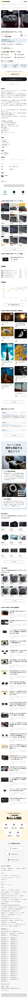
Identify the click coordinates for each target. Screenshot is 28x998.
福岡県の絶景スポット (14, 973)
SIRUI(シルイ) (3, 909)
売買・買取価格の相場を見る (14, 304)
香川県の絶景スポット (5, 971)
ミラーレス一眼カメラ (5, 875)
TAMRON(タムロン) (4, 903)
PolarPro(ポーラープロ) (19, 920)
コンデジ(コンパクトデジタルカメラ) (19, 8)
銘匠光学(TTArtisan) (18, 909)
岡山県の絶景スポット (5, 967)
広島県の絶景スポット (14, 967)
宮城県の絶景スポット (14, 939)
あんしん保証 (18, 868)
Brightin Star (11, 920)
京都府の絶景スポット (14, 960)
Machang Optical (4, 920)
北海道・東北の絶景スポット (6, 931)
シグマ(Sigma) (20, 895)
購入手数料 (9, 41)
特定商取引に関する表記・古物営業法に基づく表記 (10, 988)
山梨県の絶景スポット (5, 950)
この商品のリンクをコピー (15, 84)
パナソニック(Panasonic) (14, 164)
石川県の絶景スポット (5, 954)
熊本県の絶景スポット (5, 977)
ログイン (21, 1)
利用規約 (7, 986)
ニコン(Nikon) (11, 890)
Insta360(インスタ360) (5, 895)
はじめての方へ (4, 868)
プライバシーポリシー (5, 990)
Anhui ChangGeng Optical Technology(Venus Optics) (10, 905)
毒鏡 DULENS (13, 922)
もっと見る (14, 249)
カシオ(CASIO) (3, 899)
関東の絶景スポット (16, 931)
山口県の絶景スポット (5, 969)
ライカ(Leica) (16, 893)
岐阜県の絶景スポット (5, 956)
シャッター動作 (15, 65)
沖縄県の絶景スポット (5, 981)
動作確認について (11, 868)
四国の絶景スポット (4, 935)
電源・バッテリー (24, 65)
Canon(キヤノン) (4, 890)
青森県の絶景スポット (14, 937)
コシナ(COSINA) (4, 907)
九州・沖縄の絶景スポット (14, 935)
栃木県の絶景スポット (5, 945)
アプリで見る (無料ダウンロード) (14, 79)
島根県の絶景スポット (14, 965)
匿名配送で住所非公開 (21, 57)
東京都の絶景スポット (5, 948)
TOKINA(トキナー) (4, 912)
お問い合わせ (9, 870)
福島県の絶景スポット (5, 943)
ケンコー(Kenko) (16, 924)
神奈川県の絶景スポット (14, 948)
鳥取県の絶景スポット (5, 965)
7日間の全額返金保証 (20, 54)
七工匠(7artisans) (10, 909)
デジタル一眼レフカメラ (14, 875)
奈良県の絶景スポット (5, 964)
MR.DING (10, 926)
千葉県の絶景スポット (14, 947)
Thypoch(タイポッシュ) (5, 922)
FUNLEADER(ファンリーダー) (6, 924)
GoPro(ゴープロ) (14, 895)
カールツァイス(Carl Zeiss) (15, 901)
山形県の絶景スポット (14, 941)
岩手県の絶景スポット (5, 939)
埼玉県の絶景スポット (5, 947)
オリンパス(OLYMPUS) (5, 901)
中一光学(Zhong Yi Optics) (5, 910)
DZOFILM (22, 912)
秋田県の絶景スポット (5, 941)
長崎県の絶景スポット (14, 975)
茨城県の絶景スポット (14, 943)
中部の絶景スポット (4, 933)
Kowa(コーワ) (22, 924)
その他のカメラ (4, 879)
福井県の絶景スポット (14, 954)
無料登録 (25, 1)
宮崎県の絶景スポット (5, 979)
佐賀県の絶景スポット (5, 975)
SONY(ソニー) (17, 890)
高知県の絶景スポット (5, 973)
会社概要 (2, 986)
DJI (19, 897)
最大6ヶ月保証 (6, 54)
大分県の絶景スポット (14, 977)
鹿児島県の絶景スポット (14, 979)
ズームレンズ (9, 884)
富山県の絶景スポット (14, 952)
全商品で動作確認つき (7, 57)
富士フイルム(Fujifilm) (5, 892)
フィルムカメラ (18, 877)
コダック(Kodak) (23, 899)
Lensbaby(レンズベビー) (5, 916)
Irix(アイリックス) (4, 926)
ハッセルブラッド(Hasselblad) (13, 899)
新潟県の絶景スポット (5, 952)
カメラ (9, 8)
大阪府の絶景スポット (5, 962)
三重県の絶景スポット (14, 958)
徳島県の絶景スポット (14, 969)
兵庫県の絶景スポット (14, 962)
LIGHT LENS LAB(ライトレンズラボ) (14, 914)
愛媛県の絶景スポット (14, 971)
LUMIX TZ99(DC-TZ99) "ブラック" (8, 414)
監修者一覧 (24, 868)
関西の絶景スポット (13, 933)
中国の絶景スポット (21, 933)
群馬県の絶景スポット (14, 945)
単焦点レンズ (3, 884)
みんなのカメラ (4, 8)
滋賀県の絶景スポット (5, 960)
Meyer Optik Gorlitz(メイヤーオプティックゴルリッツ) (10, 918)
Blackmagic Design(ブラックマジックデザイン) (9, 897)
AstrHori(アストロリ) (15, 910)
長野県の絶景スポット (14, 950)
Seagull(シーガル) (17, 926)
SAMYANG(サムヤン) (22, 907)
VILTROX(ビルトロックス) (12, 907)
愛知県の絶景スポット (5, 958)
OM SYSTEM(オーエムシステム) (6, 893)
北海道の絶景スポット (5, 937)
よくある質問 (3, 870)
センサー (5, 65)
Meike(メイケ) (3, 914)
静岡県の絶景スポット (14, 956)
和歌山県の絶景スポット (14, 964)
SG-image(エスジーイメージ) (14, 912)
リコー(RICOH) (23, 892)
